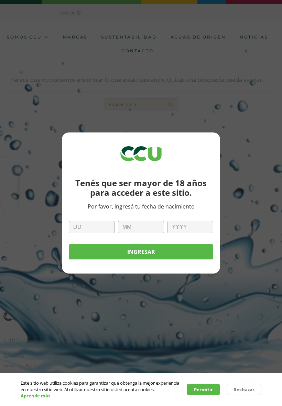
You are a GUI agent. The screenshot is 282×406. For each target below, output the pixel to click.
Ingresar (141, 252)
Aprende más (35, 396)
